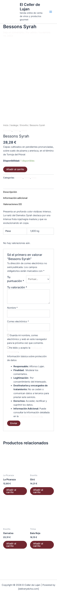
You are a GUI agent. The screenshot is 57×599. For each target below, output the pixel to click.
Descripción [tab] (10, 192)
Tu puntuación (15, 279)
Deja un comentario (13, 32)
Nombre (12, 307)
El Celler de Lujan (30, 6)
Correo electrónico (18, 321)
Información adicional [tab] (15, 198)
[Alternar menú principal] (51, 12)
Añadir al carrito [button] (11, 491)
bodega (14, 125)
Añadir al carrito (15, 169)
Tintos (16, 130)
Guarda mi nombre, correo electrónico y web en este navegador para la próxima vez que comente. (27, 339)
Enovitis (24, 125)
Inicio (5, 125)
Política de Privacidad (30, 416)
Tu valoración (17, 287)
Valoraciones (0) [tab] (12, 204)
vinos (24, 130)
